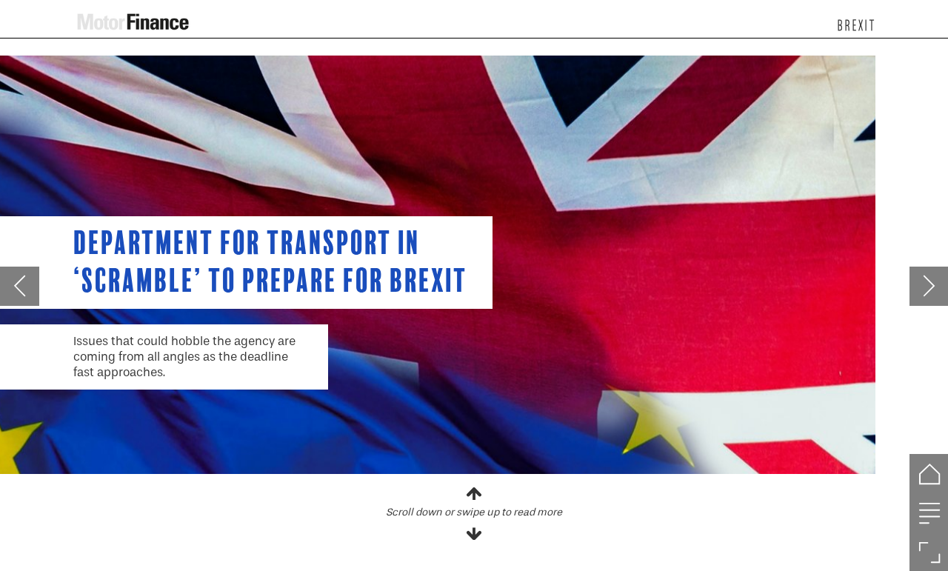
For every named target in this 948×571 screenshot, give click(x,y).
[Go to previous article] (19, 286)
